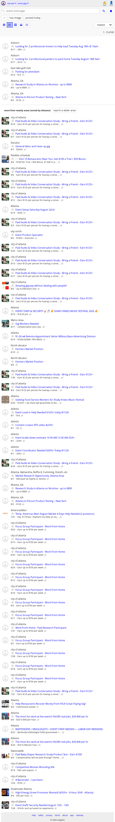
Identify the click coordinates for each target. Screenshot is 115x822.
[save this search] (111, 11)
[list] (4, 24)
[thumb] (10, 24)
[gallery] (21, 24)
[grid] (15, 24)
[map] (27, 24)
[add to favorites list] (12, 46)
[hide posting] (24, 49)
